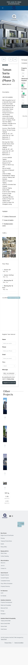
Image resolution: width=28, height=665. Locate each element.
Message (5, 369)
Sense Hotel (4, 626)
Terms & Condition (18, 642)
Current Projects (5, 577)
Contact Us (20, 524)
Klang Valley (4, 546)
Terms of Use (10, 379)
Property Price (24, 69)
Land (2, 593)
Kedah (2, 544)
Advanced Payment (24, 79)
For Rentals (3, 595)
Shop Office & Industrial (6, 583)
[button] (11, 59)
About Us (3, 562)
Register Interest (5, 575)
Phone (4, 347)
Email (3, 354)
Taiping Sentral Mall (5, 620)
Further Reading (5, 556)
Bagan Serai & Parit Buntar (7, 535)
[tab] (4, 59)
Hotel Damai (4, 629)
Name (4, 339)
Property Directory (5, 586)
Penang (3, 538)
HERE (12, 2)
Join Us (2, 565)
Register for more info (9, 382)
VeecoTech (4, 639)
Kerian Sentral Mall (5, 623)
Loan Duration (24, 87)
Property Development (6, 602)
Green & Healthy (9, 220)
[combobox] (9, 366)
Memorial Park (4, 608)
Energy (2, 610)
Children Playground (10, 216)
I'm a (3, 362)
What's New (4, 553)
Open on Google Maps (14, 297)
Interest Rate (23, 96)
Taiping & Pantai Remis (6, 541)
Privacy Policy (8, 642)
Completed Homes (5, 580)
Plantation (3, 613)
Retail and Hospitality (6, 605)
